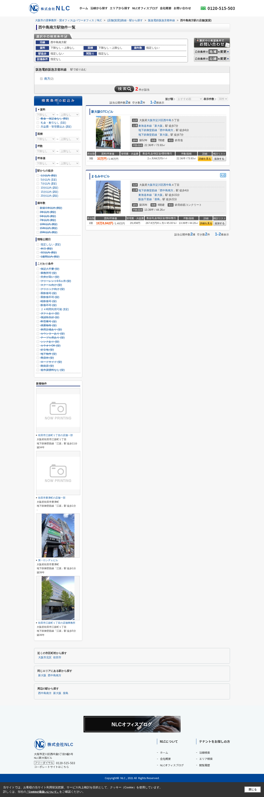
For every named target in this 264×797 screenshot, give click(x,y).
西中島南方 (166, 130)
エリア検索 (206, 759)
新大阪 (158, 125)
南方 (48, 78)
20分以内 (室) (49, 195)
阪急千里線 (145, 199)
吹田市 (57, 657)
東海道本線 (145, 125)
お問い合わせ (182, 8)
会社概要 (165, 8)
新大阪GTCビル (102, 111)
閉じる (253, 789)
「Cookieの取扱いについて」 (42, 791)
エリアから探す (120, 8)
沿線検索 (204, 752)
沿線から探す (99, 8)
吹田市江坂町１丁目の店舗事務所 (56, 622)
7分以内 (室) (48, 183)
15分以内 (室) (49, 191)
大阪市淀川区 (155, 120)
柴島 (157, 199)
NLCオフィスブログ (145, 8)
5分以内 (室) (48, 179)
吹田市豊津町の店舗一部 (51, 497)
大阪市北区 (45, 657)
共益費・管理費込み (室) (55, 126)
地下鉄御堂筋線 (147, 130)
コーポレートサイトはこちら (51, 767)
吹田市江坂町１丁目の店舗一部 (55, 435)
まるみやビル (100, 176)
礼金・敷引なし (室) (53, 122)
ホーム (83, 8)
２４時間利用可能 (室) (54, 309)
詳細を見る (205, 158)
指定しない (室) (50, 244)
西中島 (167, 120)
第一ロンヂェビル (48, 560)
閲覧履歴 (204, 765)
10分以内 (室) (49, 187)
